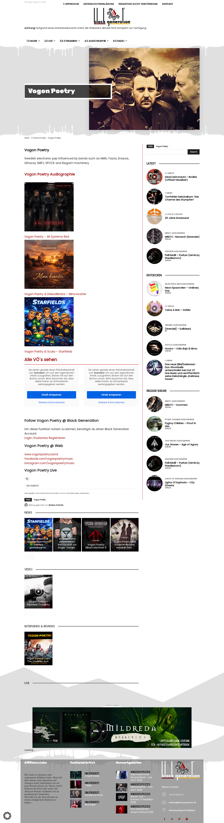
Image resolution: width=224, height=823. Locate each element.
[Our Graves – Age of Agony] (155, 444)
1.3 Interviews (38, 654)
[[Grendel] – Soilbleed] (155, 328)
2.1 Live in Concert (174, 214)
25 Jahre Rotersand (177, 218)
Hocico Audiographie (175, 345)
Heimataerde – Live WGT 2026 (142, 788)
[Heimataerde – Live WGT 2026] (121, 787)
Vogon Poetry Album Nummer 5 (95, 546)
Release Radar (156, 391)
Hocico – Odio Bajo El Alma (181, 348)
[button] (7, 816)
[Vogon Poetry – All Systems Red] (49, 208)
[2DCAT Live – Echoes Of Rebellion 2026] (121, 797)
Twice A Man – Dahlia (177, 310)
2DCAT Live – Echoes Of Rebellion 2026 (142, 799)
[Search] (27, 479)
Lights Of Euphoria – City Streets (179, 484)
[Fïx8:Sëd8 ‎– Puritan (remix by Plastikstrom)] (155, 256)
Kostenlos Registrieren (49, 438)
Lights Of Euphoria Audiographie (181, 479)
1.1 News (38, 535)
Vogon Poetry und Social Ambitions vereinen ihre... (125, 544)
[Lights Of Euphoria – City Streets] (155, 483)
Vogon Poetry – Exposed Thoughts (38, 603)
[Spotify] (187, 819)
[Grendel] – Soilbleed (178, 328)
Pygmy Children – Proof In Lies (180, 424)
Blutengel (90, 804)
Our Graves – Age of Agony (181, 444)
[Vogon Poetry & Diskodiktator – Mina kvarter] (49, 266)
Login (28, 438)
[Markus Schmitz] (26, 505)
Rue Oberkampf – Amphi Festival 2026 (142, 810)
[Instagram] (172, 819)
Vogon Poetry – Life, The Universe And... (38, 660)
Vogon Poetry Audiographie (49, 174)
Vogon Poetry (40, 499)
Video (28, 569)
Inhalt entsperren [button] (51, 394)
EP (166, 331)
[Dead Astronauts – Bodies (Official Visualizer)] (155, 177)
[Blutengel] (75, 804)
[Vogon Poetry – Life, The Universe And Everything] (38, 648)
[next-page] (32, 557)
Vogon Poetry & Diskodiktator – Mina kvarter (55, 294)
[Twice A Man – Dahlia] (155, 308)
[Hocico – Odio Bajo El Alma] (155, 348)
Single (168, 239)
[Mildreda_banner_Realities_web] (112, 727)
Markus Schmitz (56, 505)
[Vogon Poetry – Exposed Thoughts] (38, 591)
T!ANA (88, 785)
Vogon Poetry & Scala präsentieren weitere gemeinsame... (38, 543)
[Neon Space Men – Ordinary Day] (155, 289)
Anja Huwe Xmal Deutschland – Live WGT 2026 (141, 777)
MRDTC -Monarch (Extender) (182, 236)
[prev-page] (26, 557)
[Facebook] (164, 819)
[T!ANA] (75, 784)
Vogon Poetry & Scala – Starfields (48, 351)
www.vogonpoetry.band (41, 454)
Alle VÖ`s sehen (40, 359)
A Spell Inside (92, 776)
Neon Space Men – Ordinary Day (182, 289)
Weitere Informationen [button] (52, 402)
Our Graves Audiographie (177, 441)
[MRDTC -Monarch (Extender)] (155, 236)
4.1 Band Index (38, 137)
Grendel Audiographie (175, 325)
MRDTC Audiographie (175, 233)
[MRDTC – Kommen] (155, 404)
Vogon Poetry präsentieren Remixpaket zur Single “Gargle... (67, 543)
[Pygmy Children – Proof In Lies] (155, 424)
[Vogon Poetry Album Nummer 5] (96, 535)
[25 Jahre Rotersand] (155, 216)
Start (26, 137)
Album (168, 351)
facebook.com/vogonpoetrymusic (48, 459)
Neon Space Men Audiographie (179, 284)
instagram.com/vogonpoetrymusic (49, 463)
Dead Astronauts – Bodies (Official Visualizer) (181, 178)
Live (26, 683)
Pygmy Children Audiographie (179, 419)
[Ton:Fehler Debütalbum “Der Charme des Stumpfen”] (155, 197)
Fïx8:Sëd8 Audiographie (176, 251)
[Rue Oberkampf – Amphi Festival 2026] (121, 809)
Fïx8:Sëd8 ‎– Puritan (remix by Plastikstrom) (182, 256)
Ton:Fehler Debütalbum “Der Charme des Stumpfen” (182, 198)
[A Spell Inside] (75, 775)
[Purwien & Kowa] (75, 794)
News (28, 513)
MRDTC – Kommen (176, 405)
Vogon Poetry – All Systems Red (46, 237)
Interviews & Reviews (39, 626)
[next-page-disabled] (32, 614)
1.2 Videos (38, 597)
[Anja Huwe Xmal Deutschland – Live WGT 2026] (121, 775)
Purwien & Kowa (94, 795)
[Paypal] (179, 819)
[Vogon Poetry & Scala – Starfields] (49, 323)
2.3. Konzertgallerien (140, 772)
